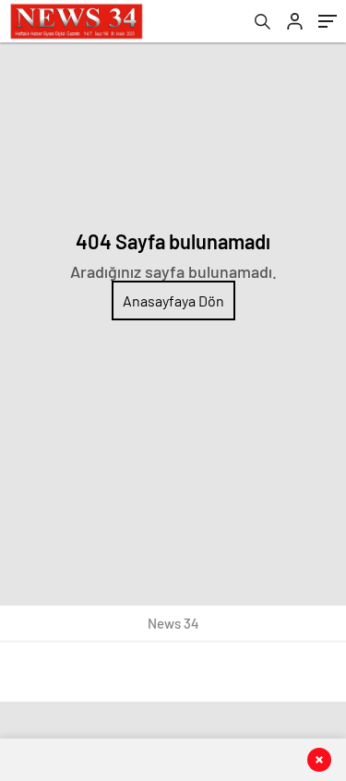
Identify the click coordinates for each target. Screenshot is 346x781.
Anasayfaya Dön (173, 300)
